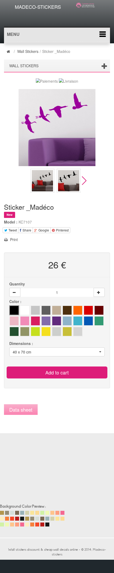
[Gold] (67, 331)
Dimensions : (21, 343)
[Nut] (56, 310)
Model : (10, 222)
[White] (24, 310)
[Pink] (24, 321)
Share (26, 230)
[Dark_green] (67, 321)
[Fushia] (35, 321)
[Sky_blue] (77, 321)
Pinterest (62, 230)
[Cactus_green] (35, 331)
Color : (16, 301)
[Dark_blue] (14, 321)
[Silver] (77, 331)
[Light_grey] (35, 310)
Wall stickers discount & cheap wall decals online (43, 549)
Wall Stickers (27, 51)
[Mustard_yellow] (56, 331)
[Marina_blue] (88, 321)
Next (84, 180)
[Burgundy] (99, 310)
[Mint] (24, 331)
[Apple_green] (46, 321)
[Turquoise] (99, 321)
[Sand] (77, 310)
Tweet (12, 230)
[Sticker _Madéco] (42, 180)
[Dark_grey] (46, 310)
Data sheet (20, 409)
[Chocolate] (67, 310)
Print (13, 239)
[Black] (14, 310)
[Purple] (56, 321)
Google (43, 230)
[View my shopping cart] (87, 14)
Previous (26, 180)
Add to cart (57, 372)
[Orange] (14, 331)
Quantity (17, 283)
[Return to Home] (9, 51)
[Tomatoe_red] (88, 310)
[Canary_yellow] (46, 331)
